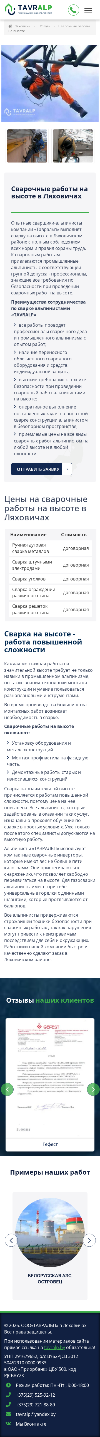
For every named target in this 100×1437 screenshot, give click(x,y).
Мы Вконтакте (30, 1424)
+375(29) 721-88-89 (35, 1405)
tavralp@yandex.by (35, 1414)
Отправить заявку (38, 469)
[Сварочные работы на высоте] (27, 146)
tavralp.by (54, 1347)
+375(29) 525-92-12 (35, 1395)
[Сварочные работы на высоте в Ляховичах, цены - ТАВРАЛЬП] (29, 10)
